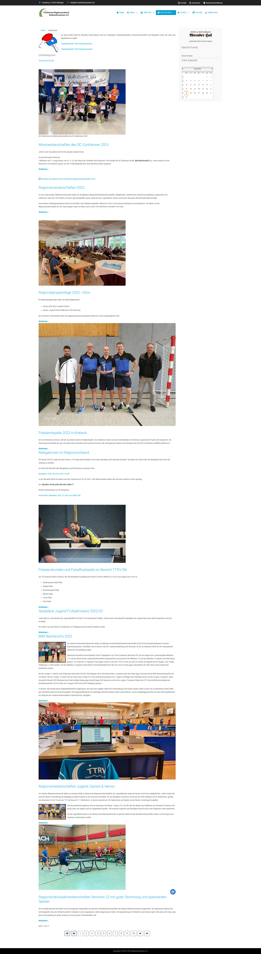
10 (133, 933)
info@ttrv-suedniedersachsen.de (82, 2)
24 (186, 93)
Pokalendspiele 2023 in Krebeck (63, 433)
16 (211, 84)
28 (202, 93)
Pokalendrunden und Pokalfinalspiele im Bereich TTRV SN (83, 570)
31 (186, 97)
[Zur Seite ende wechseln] (147, 933)
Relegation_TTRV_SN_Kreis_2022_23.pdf (54, 474)
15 (206, 84)
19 (194, 89)
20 (198, 89)
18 (190, 89)
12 (194, 84)
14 (202, 84)
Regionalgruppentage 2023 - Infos (64, 292)
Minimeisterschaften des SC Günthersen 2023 (73, 145)
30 (211, 93)
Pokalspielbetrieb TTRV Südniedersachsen (77, 49)
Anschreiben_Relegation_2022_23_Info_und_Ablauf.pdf (59, 495)
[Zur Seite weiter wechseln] (140, 933)
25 (190, 93)
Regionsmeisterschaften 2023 (61, 187)
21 (202, 89)
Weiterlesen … (44, 169)
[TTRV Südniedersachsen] (54, 12)
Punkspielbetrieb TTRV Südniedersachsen (76, 44)
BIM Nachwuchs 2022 (55, 636)
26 (194, 93)
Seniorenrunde (46, 60)
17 (186, 89)
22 (206, 89)
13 (198, 84)
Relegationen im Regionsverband (64, 452)
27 (198, 93)
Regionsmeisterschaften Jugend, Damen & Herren (77, 786)
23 (211, 89)
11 (190, 84)
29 (206, 93)
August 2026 (197, 69)
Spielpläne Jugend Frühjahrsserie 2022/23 (71, 611)
